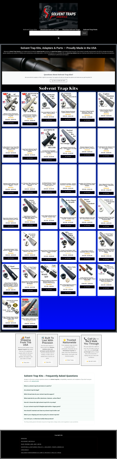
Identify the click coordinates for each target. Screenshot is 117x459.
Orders (24, 438)
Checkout (25, 449)
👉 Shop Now (25, 362)
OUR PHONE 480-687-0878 (31, 444)
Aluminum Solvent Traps (49, 29)
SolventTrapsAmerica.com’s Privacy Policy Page (41, 452)
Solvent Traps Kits (30, 29)
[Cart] (58, 38)
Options (11, 122)
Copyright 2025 (58, 435)
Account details (28, 441)
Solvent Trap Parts (90, 29)
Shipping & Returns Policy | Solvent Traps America (42, 447)
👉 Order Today (69, 360)
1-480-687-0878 (35, 381)
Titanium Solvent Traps (71, 29)
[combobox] (55, 33)
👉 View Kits (47, 362)
